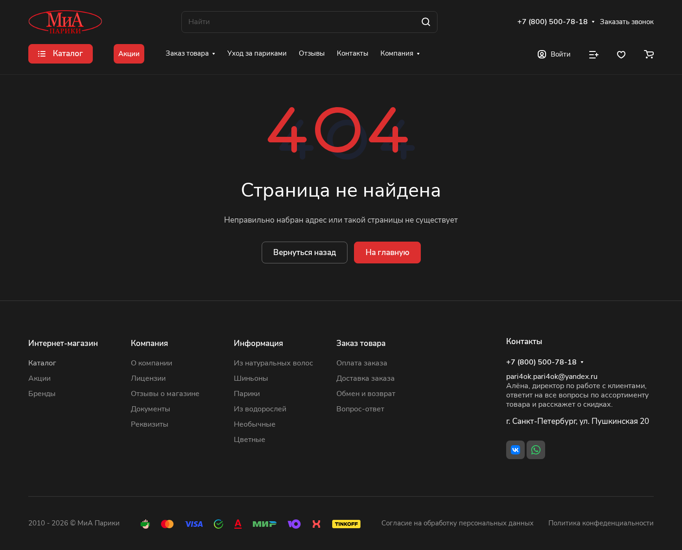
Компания (149, 343)
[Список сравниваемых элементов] (593, 53)
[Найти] (426, 22)
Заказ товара (361, 343)
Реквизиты (149, 424)
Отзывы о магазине (165, 394)
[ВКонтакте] (515, 450)
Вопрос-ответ (360, 409)
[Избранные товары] (621, 53)
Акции (39, 378)
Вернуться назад (304, 252)
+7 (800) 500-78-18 (552, 22)
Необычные (255, 424)
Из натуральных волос (273, 363)
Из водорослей (260, 409)
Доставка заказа (365, 378)
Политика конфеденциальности (601, 523)
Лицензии (148, 378)
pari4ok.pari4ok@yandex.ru (552, 376)
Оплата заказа (361, 363)
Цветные (249, 440)
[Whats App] (536, 450)
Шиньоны (251, 378)
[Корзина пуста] (649, 53)
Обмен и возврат (365, 394)
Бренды (42, 394)
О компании (151, 363)
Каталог (42, 363)
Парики (247, 394)
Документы (150, 409)
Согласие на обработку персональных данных (457, 523)
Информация (258, 343)
